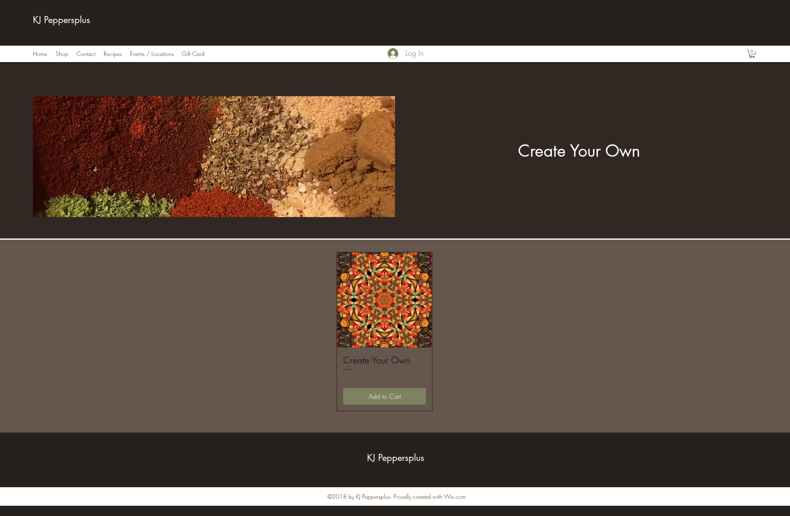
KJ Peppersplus (61, 19)
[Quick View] (384, 299)
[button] (752, 54)
